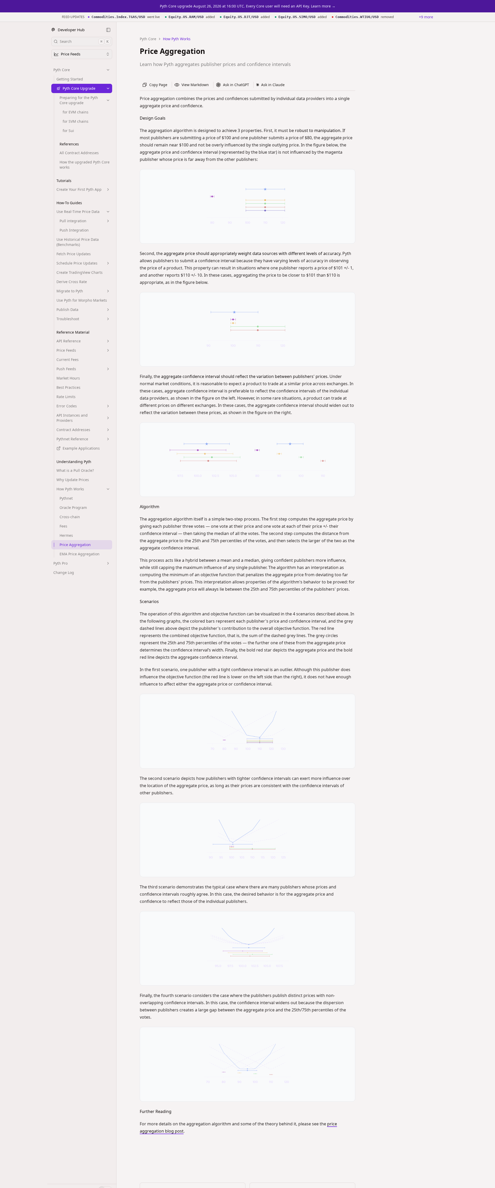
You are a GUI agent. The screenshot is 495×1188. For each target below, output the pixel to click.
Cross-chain (70, 516)
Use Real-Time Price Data (78, 211)
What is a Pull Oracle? (75, 470)
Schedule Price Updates (76, 263)
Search (84, 41)
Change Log (63, 572)
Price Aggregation (75, 544)
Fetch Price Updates (73, 253)
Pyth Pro (60, 563)
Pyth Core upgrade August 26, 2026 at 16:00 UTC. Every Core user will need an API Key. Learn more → (247, 6)
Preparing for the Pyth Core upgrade (79, 100)
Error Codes (66, 405)
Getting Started (69, 79)
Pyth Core (61, 69)
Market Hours (68, 378)
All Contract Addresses (79, 152)
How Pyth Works (70, 488)
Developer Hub (71, 29)
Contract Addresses (73, 429)
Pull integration (73, 220)
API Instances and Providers (72, 418)
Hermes (66, 535)
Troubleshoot (67, 318)
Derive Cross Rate (71, 281)
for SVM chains (75, 121)
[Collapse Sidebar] (108, 30)
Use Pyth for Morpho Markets (81, 300)
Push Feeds (66, 368)
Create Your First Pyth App (79, 189)
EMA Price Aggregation (80, 553)
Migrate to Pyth (69, 290)
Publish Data (67, 309)
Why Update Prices (72, 479)
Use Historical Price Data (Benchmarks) (77, 242)
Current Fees (67, 359)
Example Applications (81, 448)
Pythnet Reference (72, 438)
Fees (63, 526)
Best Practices (68, 387)
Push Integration (74, 230)
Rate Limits (66, 396)
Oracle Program (73, 507)
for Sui (68, 130)
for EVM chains (75, 112)
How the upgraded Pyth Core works (85, 165)
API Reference (68, 341)
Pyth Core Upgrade (79, 88)
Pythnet (66, 498)
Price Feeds (66, 350)
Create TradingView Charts (79, 272)
